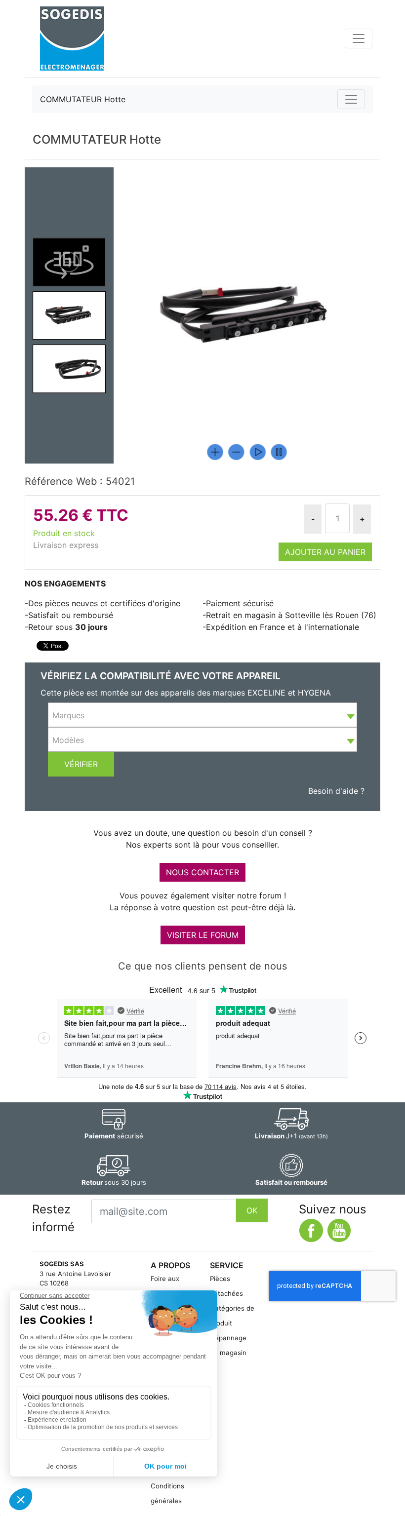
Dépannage (228, 1338)
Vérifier (81, 764)
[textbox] (202, 715)
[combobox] (202, 714)
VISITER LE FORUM (203, 935)
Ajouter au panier (325, 552)
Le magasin (228, 1353)
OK (251, 1210)
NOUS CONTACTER (202, 872)
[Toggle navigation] (358, 38)
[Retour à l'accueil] (72, 38)
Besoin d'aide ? (336, 791)
